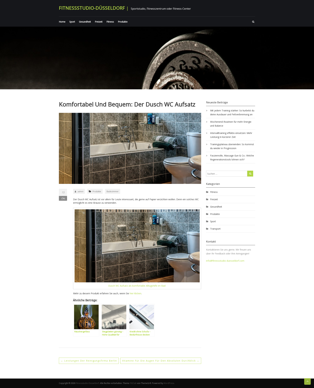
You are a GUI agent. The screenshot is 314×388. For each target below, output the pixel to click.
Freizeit (99, 21)
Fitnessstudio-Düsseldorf (92, 8)
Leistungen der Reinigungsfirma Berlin (89, 360)
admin (80, 191)
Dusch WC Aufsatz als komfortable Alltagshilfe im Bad (137, 285)
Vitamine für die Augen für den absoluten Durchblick (160, 360)
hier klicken (135, 293)
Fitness (110, 21)
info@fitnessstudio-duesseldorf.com (225, 260)
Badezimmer (113, 191)
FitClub (133, 383)
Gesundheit (85, 21)
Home (62, 21)
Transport (215, 228)
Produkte (123, 21)
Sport (72, 21)
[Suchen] (250, 174)
